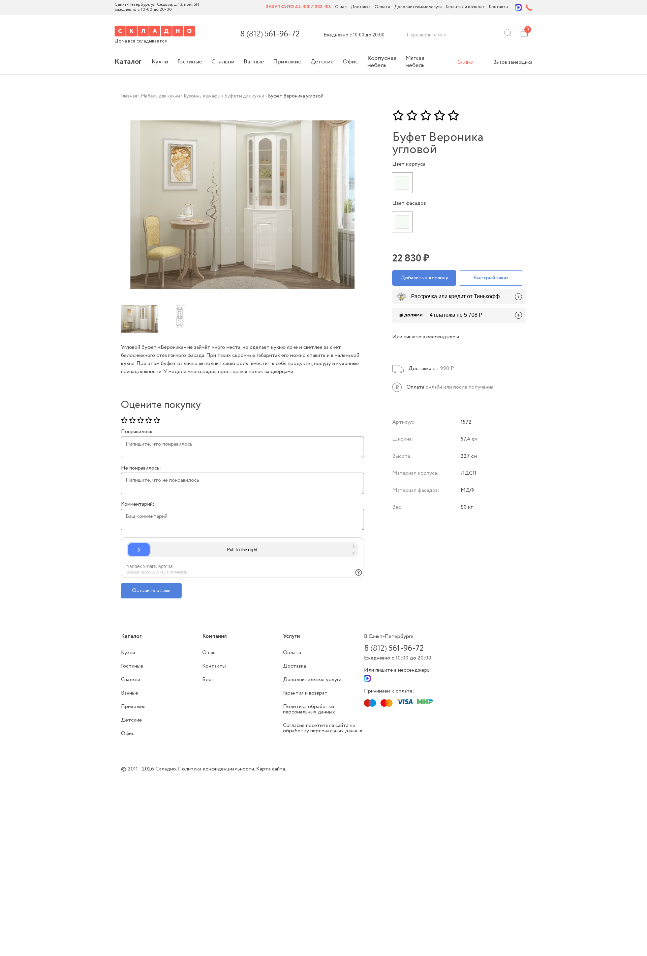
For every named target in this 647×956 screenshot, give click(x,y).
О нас (341, 7)
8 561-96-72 (270, 34)
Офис (350, 61)
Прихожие (287, 61)
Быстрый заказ (491, 278)
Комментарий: (137, 504)
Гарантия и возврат (465, 7)
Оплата (382, 7)
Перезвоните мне (426, 35)
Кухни (160, 61)
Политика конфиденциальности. (217, 769)
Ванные (254, 61)
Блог (207, 679)
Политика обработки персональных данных (309, 709)
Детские (322, 61)
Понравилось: (137, 432)
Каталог (128, 61)
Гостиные (189, 61)
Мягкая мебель (415, 62)
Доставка (361, 7)
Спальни (223, 61)
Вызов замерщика (512, 62)
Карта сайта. (271, 769)
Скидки (465, 62)
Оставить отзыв (151, 590)
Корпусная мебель (381, 62)
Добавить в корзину (424, 278)
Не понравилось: (141, 468)
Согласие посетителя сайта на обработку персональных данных (322, 728)
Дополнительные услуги (418, 7)
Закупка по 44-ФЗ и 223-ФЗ (298, 7)
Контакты (498, 7)
